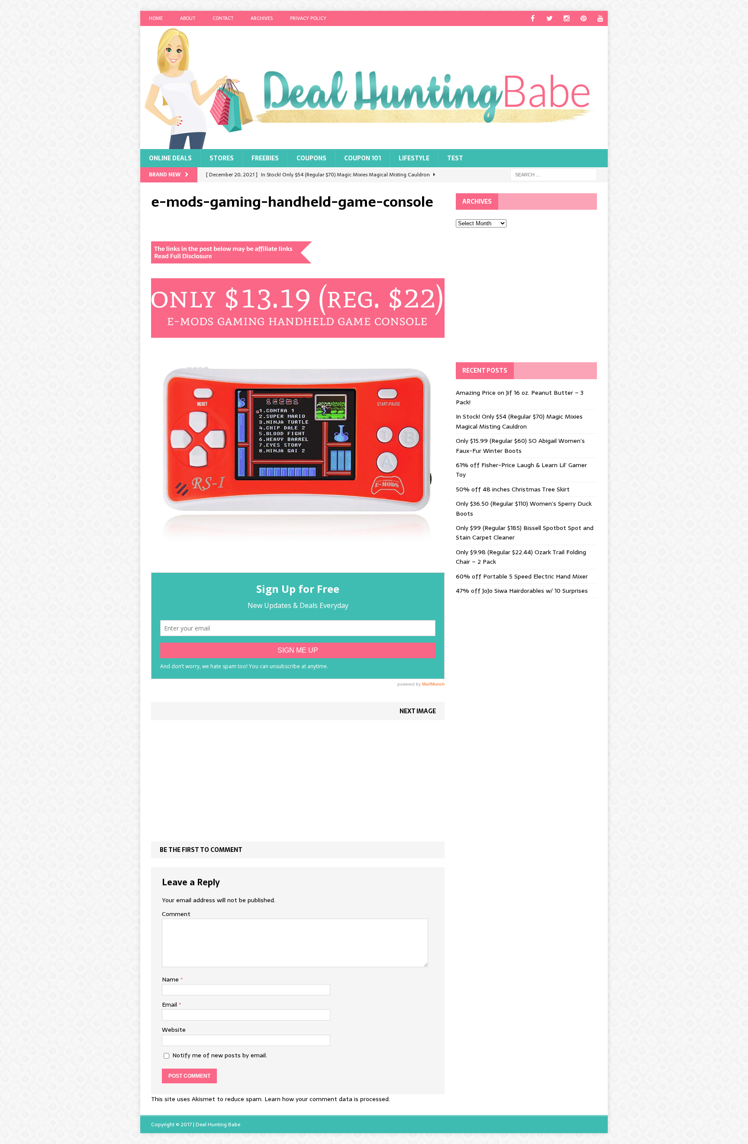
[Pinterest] (583, 18)
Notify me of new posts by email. (219, 1055)
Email (170, 1004)
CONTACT (223, 18)
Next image (418, 711)
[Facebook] (532, 18)
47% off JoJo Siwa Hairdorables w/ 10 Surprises (522, 590)
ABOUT (187, 18)
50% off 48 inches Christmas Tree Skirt (513, 489)
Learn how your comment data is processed (326, 1099)
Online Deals (170, 158)
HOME (156, 18)
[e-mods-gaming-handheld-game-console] (298, 567)
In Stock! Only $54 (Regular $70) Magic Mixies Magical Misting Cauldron (519, 421)
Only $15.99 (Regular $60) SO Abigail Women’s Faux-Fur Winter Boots (520, 445)
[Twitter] (549, 18)
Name (171, 979)
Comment (176, 914)
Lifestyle (414, 158)
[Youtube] (600, 18)
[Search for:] (553, 174)
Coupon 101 (362, 158)
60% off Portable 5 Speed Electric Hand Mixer (522, 576)
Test (455, 158)
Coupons (311, 158)
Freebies (265, 158)
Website (174, 1029)
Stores (222, 158)
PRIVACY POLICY (308, 18)
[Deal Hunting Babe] (374, 87)
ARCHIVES (262, 18)
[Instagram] (566, 18)
